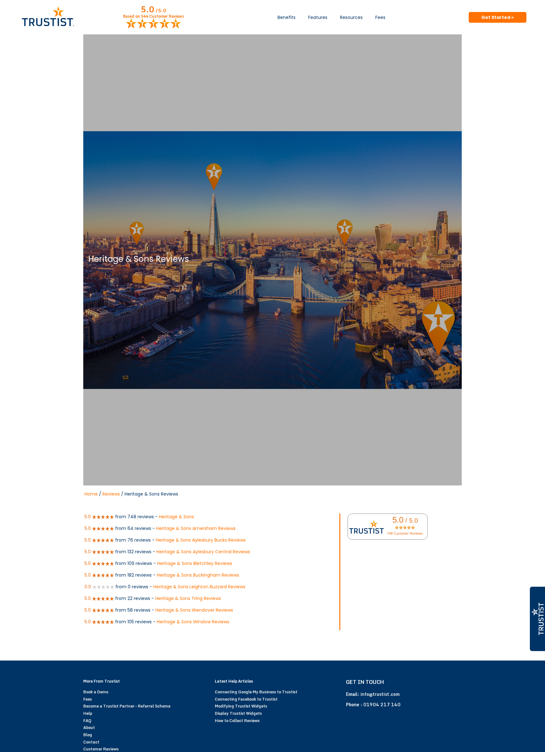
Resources (351, 17)
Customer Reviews (101, 749)
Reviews (111, 494)
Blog (87, 734)
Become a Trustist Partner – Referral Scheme (126, 706)
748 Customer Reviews (405, 533)
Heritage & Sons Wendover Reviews (194, 610)
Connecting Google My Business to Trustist (256, 692)
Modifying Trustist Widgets (241, 706)
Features (317, 17)
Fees (380, 17)
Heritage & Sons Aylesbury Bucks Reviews (201, 540)
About (89, 727)
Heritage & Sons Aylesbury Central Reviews (203, 552)
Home (91, 494)
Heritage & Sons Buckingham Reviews (198, 575)
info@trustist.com (380, 694)
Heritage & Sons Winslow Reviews (193, 622)
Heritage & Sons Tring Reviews (188, 598)
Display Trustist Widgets (238, 713)
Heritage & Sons (176, 517)
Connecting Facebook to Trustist (246, 699)
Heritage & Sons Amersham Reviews (196, 528)
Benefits (287, 17)
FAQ (87, 720)
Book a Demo (95, 692)
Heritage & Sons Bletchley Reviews (194, 563)
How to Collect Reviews (237, 720)
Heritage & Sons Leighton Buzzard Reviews (199, 587)
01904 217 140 (382, 704)
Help (87, 713)
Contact (91, 742)
